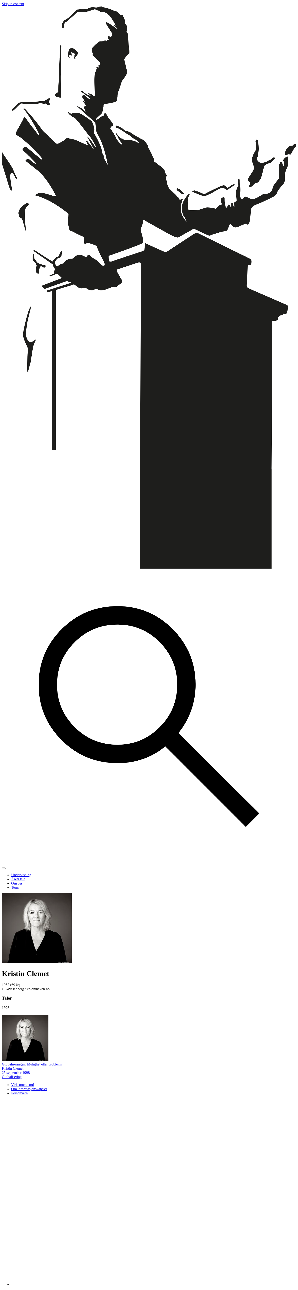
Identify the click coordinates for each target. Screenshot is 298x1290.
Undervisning (21, 875)
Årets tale (18, 879)
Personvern (19, 1093)
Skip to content (13, 4)
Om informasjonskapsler (29, 1089)
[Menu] (4, 868)
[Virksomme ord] (149, 567)
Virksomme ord (22, 1085)
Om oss (16, 883)
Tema (15, 887)
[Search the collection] (149, 863)
